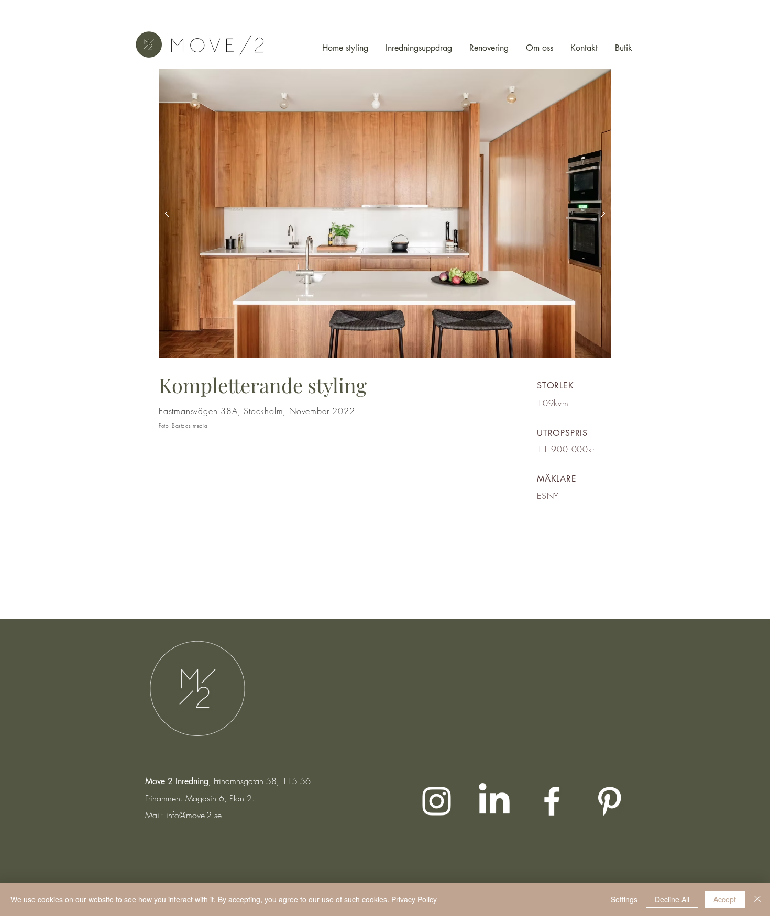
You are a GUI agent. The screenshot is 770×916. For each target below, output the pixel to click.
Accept (724, 899)
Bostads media (190, 425)
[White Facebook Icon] (552, 801)
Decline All (672, 899)
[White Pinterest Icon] (609, 801)
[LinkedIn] (494, 801)
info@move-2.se (194, 815)
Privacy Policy (414, 899)
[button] (385, 213)
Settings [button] (624, 899)
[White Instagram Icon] (436, 801)
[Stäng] (757, 899)
